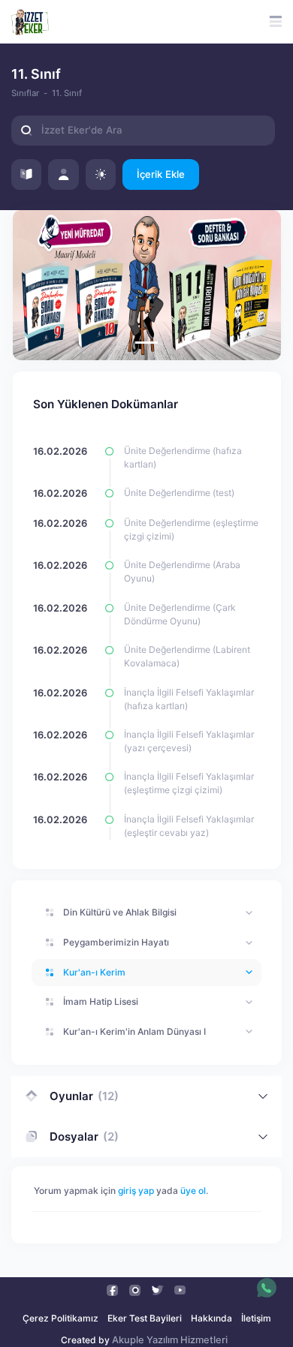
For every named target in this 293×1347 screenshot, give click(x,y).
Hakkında (211, 1318)
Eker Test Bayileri (144, 1318)
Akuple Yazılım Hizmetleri (170, 1339)
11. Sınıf (67, 93)
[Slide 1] (146, 342)
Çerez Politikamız (60, 1318)
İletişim (256, 1318)
